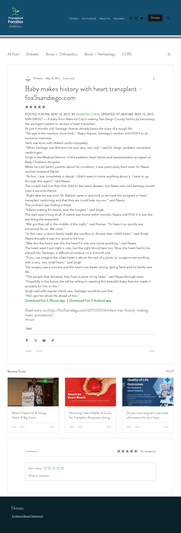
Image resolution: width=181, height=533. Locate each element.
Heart (29, 328)
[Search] (168, 18)
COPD (127, 54)
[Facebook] (131, 18)
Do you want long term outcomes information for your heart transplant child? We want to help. (147, 415)
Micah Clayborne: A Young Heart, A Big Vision (29, 415)
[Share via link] (52, 340)
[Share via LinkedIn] (44, 340)
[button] (74, 18)
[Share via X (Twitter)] (35, 340)
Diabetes (32, 54)
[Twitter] (141, 18)
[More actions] (154, 78)
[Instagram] (136, 18)
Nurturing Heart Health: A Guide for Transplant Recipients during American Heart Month (90, 415)
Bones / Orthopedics (61, 54)
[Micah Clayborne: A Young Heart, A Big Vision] (33, 392)
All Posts (13, 54)
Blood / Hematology (99, 54)
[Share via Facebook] (26, 340)
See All (170, 371)
